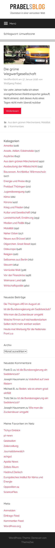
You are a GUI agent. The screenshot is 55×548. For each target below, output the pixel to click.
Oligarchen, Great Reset (17, 243)
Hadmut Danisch (13, 472)
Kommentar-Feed (14, 520)
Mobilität (45, 122)
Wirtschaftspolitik (13, 285)
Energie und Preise (14, 181)
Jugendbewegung (14, 191)
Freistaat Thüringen (14, 186)
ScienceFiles (11, 492)
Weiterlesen (12, 111)
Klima (7, 196)
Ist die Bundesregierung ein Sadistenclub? (27, 309)
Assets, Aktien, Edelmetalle (19, 150)
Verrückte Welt (12, 270)
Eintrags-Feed (11, 515)
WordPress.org (12, 526)
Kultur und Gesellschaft (17, 212)
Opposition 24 (11, 486)
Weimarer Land (12, 280)
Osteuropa (10, 249)
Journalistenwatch (14, 451)
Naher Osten (11, 233)
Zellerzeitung (11, 446)
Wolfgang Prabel (12, 83)
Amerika (8, 145)
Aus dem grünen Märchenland (24, 122)
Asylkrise (9, 156)
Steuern (8, 264)
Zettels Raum (11, 467)
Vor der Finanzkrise (14, 275)
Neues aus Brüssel (14, 238)
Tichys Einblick (12, 430)
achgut (8, 456)
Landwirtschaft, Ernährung (18, 217)
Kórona (8, 202)
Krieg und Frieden (13, 207)
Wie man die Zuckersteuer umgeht (23, 314)
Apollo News (11, 461)
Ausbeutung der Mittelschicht (20, 166)
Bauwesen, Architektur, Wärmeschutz (25, 171)
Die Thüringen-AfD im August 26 (22, 304)
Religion (8, 254)
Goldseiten (10, 440)
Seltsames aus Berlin (15, 259)
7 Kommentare (16, 126)
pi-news (8, 435)
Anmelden (9, 510)
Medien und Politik (14, 223)
